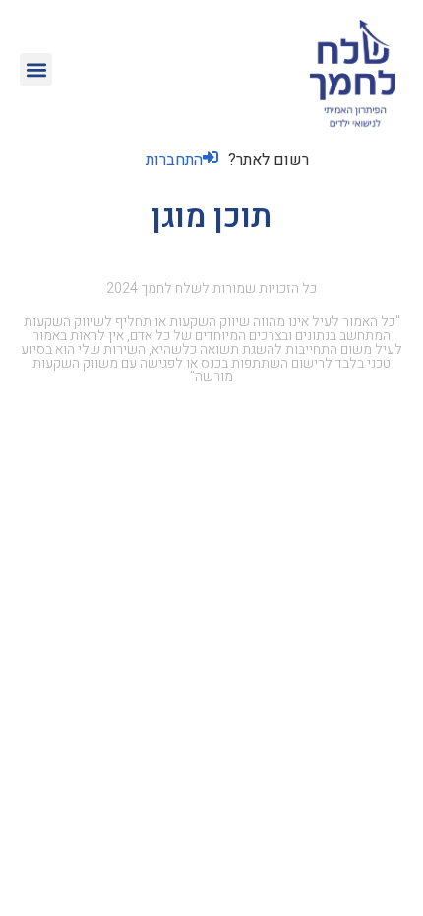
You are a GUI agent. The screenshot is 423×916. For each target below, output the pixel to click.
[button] (36, 69)
